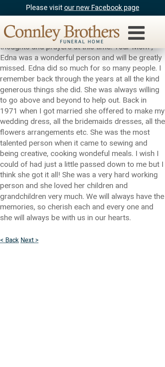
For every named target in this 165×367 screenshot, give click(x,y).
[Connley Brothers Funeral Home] (57, 35)
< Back (9, 240)
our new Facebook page (101, 7)
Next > (29, 240)
